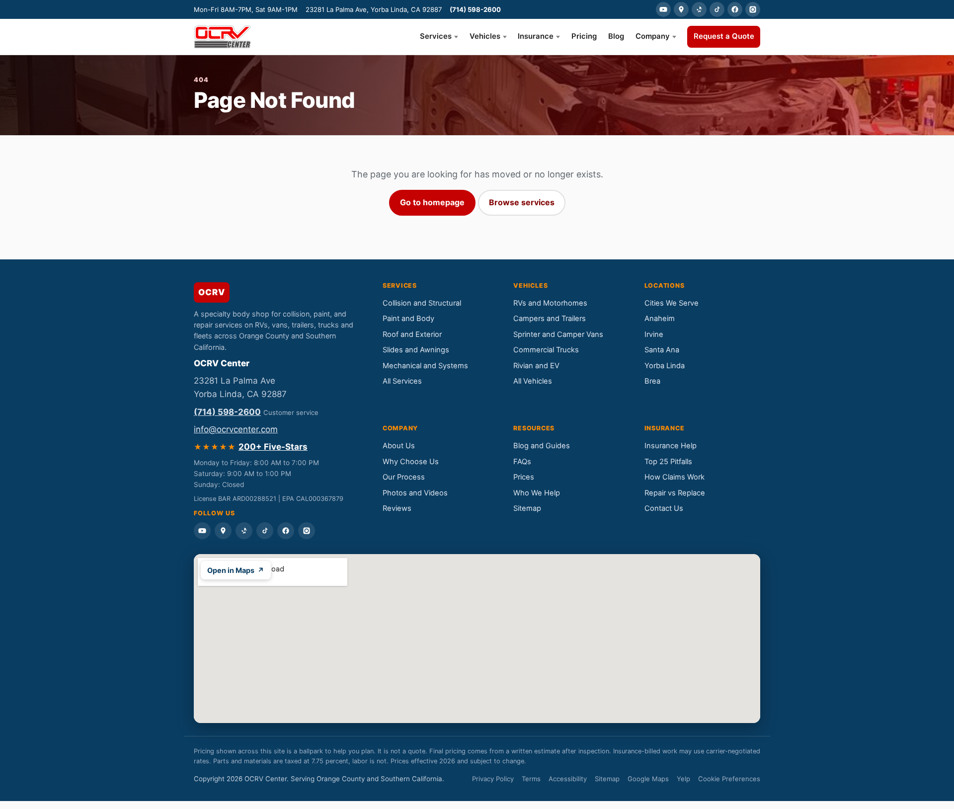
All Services (402, 381)
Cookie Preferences (729, 779)
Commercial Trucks (546, 349)
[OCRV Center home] (222, 36)
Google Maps (648, 779)
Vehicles (485, 36)
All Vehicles (532, 381)
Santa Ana (661, 349)
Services (436, 36)
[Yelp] (699, 9)
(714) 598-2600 (475, 9)
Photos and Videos (415, 492)
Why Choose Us (411, 461)
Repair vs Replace (674, 492)
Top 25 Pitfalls (668, 461)
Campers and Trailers (549, 318)
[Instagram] (752, 9)
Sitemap (527, 508)
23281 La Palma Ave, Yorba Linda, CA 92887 (374, 9)
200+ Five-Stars (273, 447)
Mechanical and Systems (425, 365)
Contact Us (663, 508)
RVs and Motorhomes (550, 303)
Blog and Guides (541, 445)
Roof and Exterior (412, 334)
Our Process (404, 477)
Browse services (522, 202)
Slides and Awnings (416, 349)
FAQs (522, 461)
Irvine (653, 334)
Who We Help (536, 492)
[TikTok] (717, 9)
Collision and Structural (422, 303)
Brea (652, 381)
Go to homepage (432, 202)
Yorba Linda (664, 365)
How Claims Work (674, 477)
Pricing (584, 36)
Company (653, 36)
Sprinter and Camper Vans (558, 334)
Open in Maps (235, 570)
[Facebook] (734, 9)
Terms (531, 779)
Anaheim (659, 318)
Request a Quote (724, 36)
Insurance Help (670, 445)
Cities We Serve (671, 303)
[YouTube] (663, 9)
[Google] (681, 9)
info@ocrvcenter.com (236, 429)
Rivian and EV (536, 365)
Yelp (683, 779)
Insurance (536, 36)
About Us (399, 445)
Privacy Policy (493, 779)
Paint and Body (408, 318)
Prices (523, 477)
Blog (616, 36)
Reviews (397, 508)
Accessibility (568, 779)
